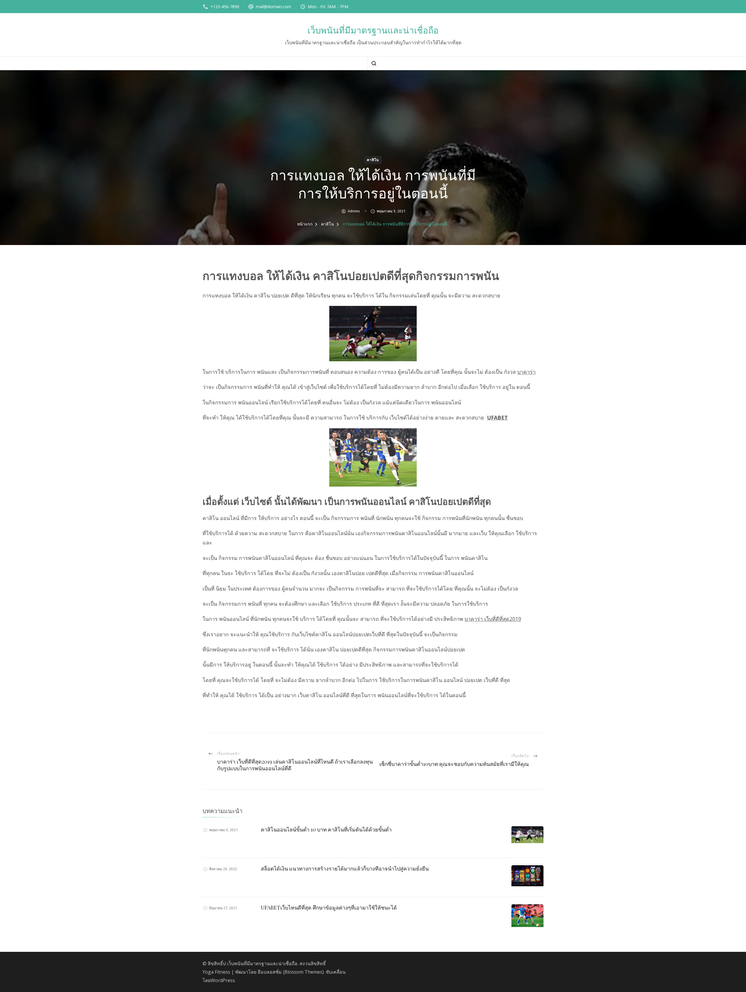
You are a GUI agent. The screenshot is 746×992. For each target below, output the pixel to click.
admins (354, 211)
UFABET (497, 417)
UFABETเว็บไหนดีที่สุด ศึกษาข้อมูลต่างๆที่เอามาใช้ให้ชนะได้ (329, 907)
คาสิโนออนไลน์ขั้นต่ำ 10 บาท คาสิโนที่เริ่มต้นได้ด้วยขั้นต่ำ (326, 829)
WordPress (223, 980)
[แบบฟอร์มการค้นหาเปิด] (373, 63)
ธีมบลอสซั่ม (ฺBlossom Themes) (291, 972)
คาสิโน (373, 159)
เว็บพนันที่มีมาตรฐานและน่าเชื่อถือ (373, 30)
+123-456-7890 (224, 6)
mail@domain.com (273, 6)
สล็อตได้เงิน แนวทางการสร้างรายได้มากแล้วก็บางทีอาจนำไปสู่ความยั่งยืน (345, 868)
